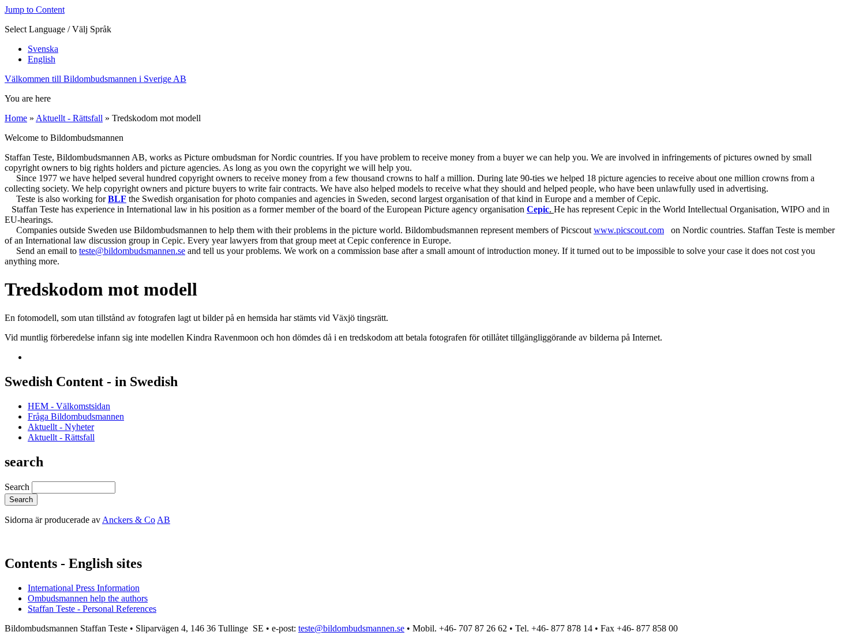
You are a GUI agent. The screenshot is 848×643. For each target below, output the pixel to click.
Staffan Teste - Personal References (92, 609)
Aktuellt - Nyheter (61, 427)
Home (16, 118)
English (41, 59)
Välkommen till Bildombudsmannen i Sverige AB (95, 79)
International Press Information (84, 588)
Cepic (538, 209)
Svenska (43, 49)
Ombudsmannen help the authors (88, 598)
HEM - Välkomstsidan (69, 406)
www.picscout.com (629, 230)
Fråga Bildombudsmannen (76, 416)
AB (163, 520)
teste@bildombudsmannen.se (132, 251)
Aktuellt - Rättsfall (69, 118)
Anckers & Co (128, 520)
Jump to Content (35, 9)
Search (18, 487)
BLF (117, 199)
